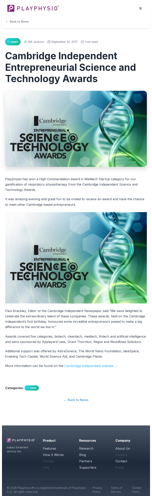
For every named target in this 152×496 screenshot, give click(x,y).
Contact (121, 461)
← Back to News (76, 400)
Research (86, 448)
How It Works (53, 455)
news (33, 387)
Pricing (48, 461)
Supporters (87, 467)
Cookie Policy (136, 489)
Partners (85, 461)
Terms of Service (116, 489)
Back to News (19, 21)
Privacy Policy (97, 489)
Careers (121, 455)
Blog (82, 455)
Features (49, 448)
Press (119, 467)
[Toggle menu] (140, 8)
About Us (122, 448)
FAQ (46, 467)
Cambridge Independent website (89, 366)
